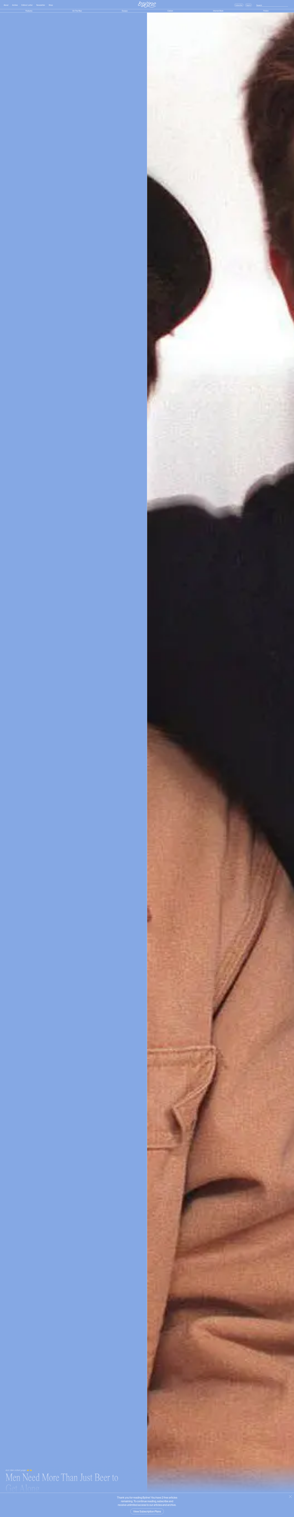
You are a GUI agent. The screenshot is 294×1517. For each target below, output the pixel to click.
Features (28, 11)
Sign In (248, 5)
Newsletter (40, 5)
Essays (125, 11)
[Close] (290, 1496)
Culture (170, 11)
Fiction (266, 11)
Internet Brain (218, 11)
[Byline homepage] (147, 3)
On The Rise (77, 11)
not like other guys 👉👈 (19, 1470)
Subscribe (238, 5)
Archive (15, 5)
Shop (51, 5)
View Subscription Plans (147, 1511)
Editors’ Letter (27, 5)
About (6, 5)
